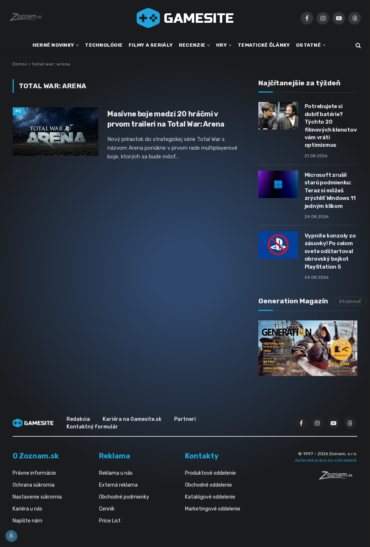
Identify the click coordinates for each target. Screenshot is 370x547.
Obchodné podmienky (124, 497)
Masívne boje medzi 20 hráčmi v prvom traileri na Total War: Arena (165, 119)
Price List (110, 521)
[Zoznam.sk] (338, 477)
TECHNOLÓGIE (103, 45)
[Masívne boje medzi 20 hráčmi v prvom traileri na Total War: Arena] (55, 131)
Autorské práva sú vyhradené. (326, 460)
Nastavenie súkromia (37, 497)
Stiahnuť (350, 301)
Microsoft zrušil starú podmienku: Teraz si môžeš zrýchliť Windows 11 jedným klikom (330, 190)
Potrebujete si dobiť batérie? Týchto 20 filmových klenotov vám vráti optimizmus (331, 125)
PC (19, 111)
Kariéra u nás (27, 509)
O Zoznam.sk (36, 456)
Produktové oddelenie (210, 473)
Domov (20, 64)
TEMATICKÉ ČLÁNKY (264, 45)
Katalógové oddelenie (210, 497)
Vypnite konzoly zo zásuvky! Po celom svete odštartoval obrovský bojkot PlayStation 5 (330, 251)
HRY (221, 45)
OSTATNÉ (308, 45)
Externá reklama (118, 485)
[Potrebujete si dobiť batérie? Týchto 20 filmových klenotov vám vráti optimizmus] (278, 115)
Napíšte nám (27, 521)
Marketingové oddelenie (212, 509)
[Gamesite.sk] (185, 18)
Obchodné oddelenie (208, 485)
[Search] (357, 45)
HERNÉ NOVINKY (53, 45)
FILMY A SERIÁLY (151, 45)
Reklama (114, 456)
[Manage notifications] (11, 536)
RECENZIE (192, 45)
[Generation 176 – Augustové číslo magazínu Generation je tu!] (307, 348)
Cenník (107, 509)
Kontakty (202, 456)
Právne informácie (34, 473)
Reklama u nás (116, 473)
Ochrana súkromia (34, 485)
